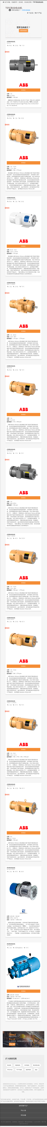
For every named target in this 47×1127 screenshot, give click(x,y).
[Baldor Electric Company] (23, 84)
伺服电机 (17, 1065)
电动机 (9, 1065)
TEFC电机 (19, 1070)
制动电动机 (36, 1065)
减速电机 (28, 1070)
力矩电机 (26, 1065)
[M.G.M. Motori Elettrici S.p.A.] (23, 910)
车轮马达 (9, 1070)
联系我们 (23, 90)
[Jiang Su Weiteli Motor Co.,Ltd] (23, 986)
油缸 (36, 1070)
